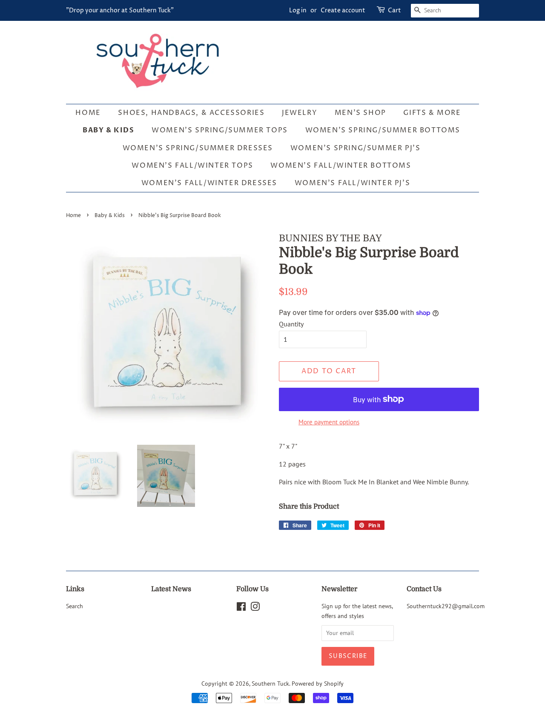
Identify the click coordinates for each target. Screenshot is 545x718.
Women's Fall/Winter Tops (192, 165)
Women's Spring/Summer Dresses (198, 148)
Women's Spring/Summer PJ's (355, 148)
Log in (298, 10)
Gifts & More (432, 112)
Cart (394, 10)
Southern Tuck (270, 683)
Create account (343, 10)
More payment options (328, 422)
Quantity (291, 324)
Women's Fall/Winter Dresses (209, 183)
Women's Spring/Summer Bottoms (382, 130)
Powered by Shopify (318, 683)
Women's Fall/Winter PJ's (352, 183)
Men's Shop (360, 112)
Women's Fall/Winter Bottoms (340, 165)
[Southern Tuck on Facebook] (241, 608)
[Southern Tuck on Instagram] (255, 608)
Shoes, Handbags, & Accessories (191, 112)
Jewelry (299, 112)
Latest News (171, 589)
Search (74, 606)
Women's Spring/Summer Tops (220, 130)
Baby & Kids (109, 130)
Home (87, 112)
